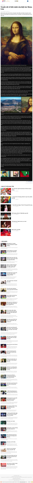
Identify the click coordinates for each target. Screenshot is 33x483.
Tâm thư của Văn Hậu (11, 441)
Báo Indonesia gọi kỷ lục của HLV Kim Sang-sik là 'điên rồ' (12, 435)
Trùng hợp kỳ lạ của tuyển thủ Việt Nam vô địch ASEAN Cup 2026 (12, 399)
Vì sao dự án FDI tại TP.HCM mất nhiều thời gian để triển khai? (11, 376)
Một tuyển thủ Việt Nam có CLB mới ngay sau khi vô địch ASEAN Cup (12, 303)
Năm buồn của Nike (16, 229)
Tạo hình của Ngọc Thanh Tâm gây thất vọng (22, 205)
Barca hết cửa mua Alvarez (12, 344)
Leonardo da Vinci (27, 75)
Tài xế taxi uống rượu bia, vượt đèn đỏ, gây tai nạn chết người (12, 456)
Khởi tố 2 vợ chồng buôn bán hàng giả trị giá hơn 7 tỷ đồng (12, 368)
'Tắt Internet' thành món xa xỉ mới (19, 221)
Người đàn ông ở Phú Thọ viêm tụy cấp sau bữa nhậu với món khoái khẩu (12, 258)
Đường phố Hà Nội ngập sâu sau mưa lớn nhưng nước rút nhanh (12, 414)
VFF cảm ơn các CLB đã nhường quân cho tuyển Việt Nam (11, 337)
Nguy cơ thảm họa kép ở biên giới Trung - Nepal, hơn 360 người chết (12, 265)
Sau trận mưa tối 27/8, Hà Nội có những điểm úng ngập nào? (12, 320)
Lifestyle (3, 5)
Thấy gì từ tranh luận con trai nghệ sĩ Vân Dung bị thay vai (12, 360)
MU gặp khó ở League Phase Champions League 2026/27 (12, 244)
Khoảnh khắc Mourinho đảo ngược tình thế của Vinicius (11, 352)
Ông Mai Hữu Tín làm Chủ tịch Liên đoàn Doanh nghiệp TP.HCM (12, 273)
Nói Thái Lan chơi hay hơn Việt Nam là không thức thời (12, 384)
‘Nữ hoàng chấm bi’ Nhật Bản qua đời (20, 213)
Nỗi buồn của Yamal (11, 421)
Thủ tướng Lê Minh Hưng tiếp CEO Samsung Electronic (12, 407)
